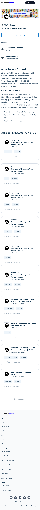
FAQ (2, 431)
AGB (2, 435)
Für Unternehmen (7, 465)
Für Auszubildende (7, 460)
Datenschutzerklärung (28, 506)
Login (3, 422)
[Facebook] (11, 497)
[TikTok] (20, 497)
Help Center (5, 486)
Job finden (30, 3)
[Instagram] (15, 497)
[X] (24, 497)
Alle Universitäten (7, 478)
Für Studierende (6, 452)
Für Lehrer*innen (6, 469)
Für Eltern (4, 474)
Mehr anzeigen (19, 399)
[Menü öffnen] (37, 3)
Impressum (5, 426)
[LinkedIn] (28, 497)
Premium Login (6, 490)
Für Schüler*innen (7, 456)
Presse (3, 440)
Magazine (4, 444)
